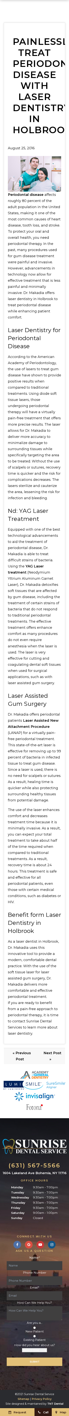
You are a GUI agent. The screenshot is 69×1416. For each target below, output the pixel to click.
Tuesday (17, 1192)
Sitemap (23, 1399)
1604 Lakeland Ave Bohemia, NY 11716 (35, 1173)
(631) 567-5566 (34, 1165)
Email (34, 1287)
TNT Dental (55, 1403)
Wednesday (20, 1197)
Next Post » (52, 1056)
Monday (17, 1187)
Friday (15, 1208)
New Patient (34, 1331)
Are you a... (34, 1323)
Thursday (18, 1202)
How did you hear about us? (34, 1345)
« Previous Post (22, 1056)
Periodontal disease (26, 195)
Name (34, 1257)
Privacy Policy (42, 1399)
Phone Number (34, 1272)
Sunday (16, 1218)
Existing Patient (34, 1340)
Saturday (18, 1213)
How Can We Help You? (34, 1302)
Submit (34, 1361)
